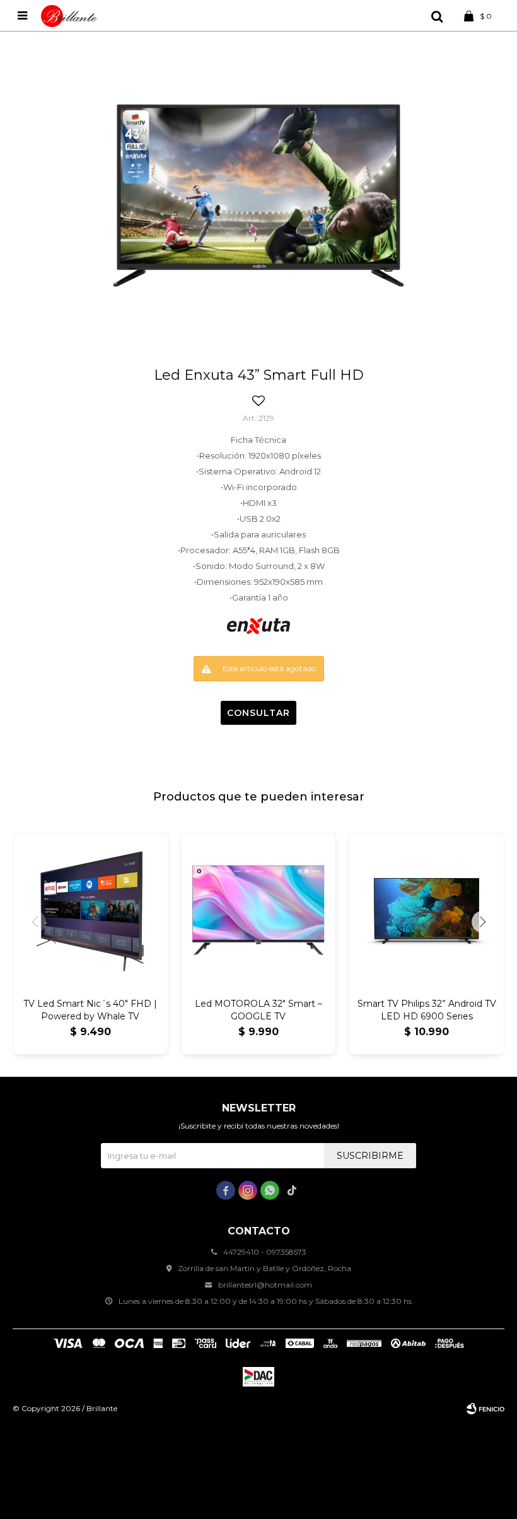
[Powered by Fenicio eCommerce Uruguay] (485, 1408)
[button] (437, 16)
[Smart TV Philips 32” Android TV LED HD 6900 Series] (426, 911)
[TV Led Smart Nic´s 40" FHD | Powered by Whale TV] (90, 911)
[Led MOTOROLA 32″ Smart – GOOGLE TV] (259, 911)
